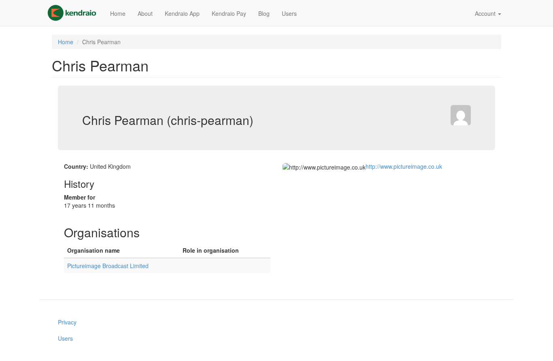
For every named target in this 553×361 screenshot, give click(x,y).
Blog (264, 13)
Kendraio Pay (229, 13)
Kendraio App (182, 13)
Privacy (67, 322)
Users (289, 13)
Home (117, 13)
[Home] (75, 13)
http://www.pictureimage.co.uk (404, 166)
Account (486, 13)
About (145, 13)
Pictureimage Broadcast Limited (108, 266)
